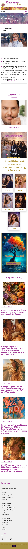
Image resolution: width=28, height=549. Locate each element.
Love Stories (5, 522)
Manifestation (5, 524)
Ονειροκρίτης (5, 499)
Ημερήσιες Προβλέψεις (6, 306)
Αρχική (3, 28)
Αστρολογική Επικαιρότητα (9, 488)
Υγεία (3, 512)
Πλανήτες (4, 492)
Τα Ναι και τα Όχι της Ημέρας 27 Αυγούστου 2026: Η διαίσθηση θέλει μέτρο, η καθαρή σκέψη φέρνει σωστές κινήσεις (14, 429)
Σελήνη (4, 490)
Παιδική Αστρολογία (7, 495)
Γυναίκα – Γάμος (6, 505)
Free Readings (5, 514)
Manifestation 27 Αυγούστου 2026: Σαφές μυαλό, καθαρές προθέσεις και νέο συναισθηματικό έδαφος (14, 468)
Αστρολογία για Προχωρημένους (10, 510)
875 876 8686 (11, 81)
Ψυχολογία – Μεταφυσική (8, 507)
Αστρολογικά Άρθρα (7, 520)
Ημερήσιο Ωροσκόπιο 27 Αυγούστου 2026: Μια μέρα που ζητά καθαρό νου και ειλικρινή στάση (12, 389)
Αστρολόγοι (14, 28)
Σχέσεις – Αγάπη (6, 503)
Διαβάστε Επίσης (14, 277)
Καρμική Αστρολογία (7, 497)
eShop (4, 529)
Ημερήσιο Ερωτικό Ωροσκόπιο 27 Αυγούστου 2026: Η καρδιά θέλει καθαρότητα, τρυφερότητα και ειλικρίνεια (12, 350)
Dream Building (6, 518)
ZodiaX (4, 527)
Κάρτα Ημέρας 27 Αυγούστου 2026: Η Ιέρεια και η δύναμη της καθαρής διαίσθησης (13, 312)
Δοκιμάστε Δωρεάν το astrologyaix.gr (14, 544)
